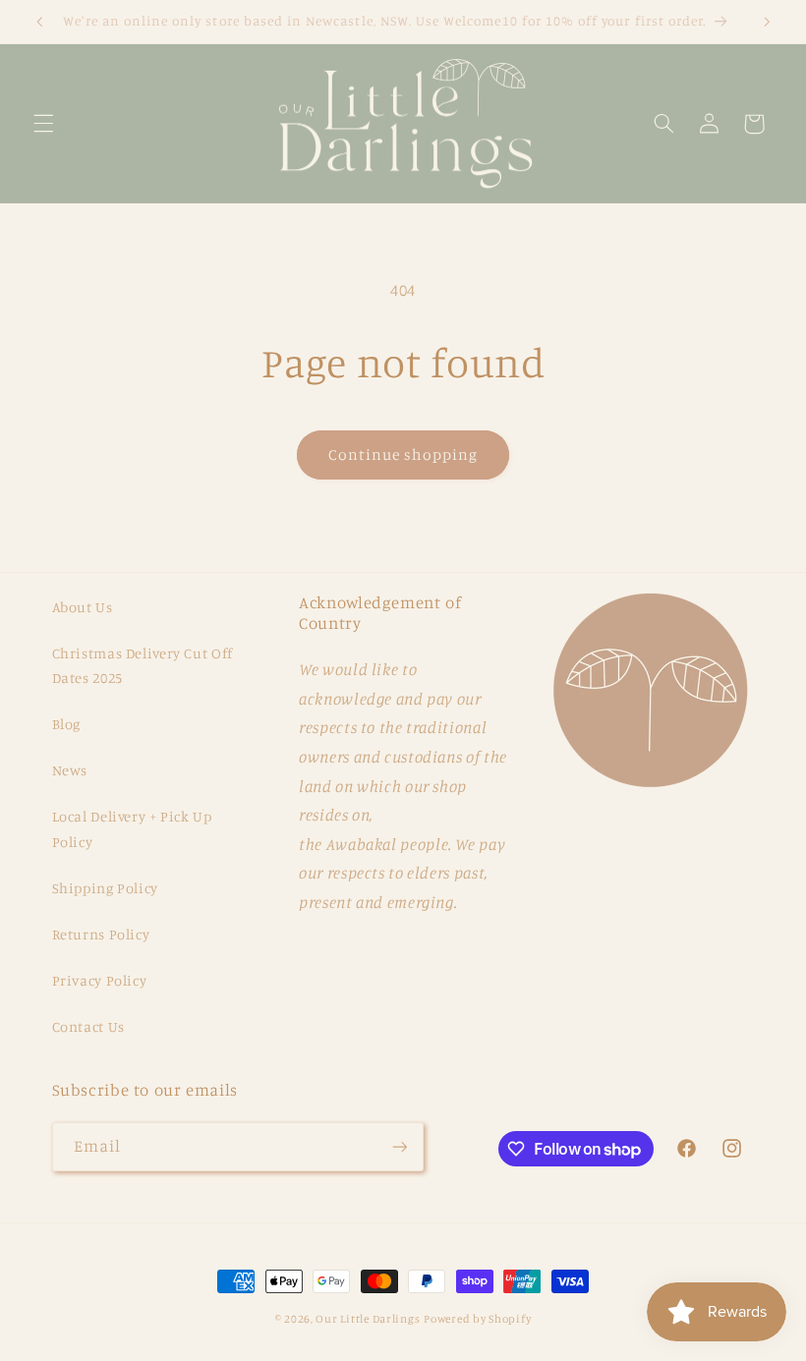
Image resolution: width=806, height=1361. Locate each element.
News (70, 770)
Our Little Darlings (368, 1319)
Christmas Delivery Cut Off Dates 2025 (142, 666)
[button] (43, 123)
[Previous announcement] (39, 21)
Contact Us (88, 1026)
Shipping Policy (105, 887)
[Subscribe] (399, 1146)
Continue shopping (403, 454)
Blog (67, 723)
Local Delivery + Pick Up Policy (132, 829)
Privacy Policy (99, 980)
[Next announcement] (766, 21)
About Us (82, 606)
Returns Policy (101, 934)
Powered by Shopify (477, 1319)
